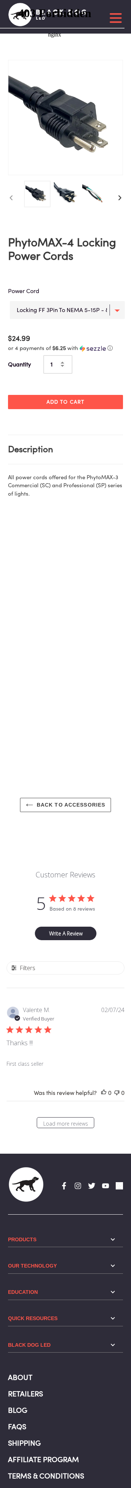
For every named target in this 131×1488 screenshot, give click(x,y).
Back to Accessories (71, 805)
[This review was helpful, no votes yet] (103, 1092)
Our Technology (32, 1266)
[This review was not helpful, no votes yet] (116, 1092)
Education (23, 1292)
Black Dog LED (29, 1345)
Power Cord (23, 291)
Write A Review (66, 933)
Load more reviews (65, 1123)
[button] (60, 348)
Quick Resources (32, 1318)
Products (22, 1239)
